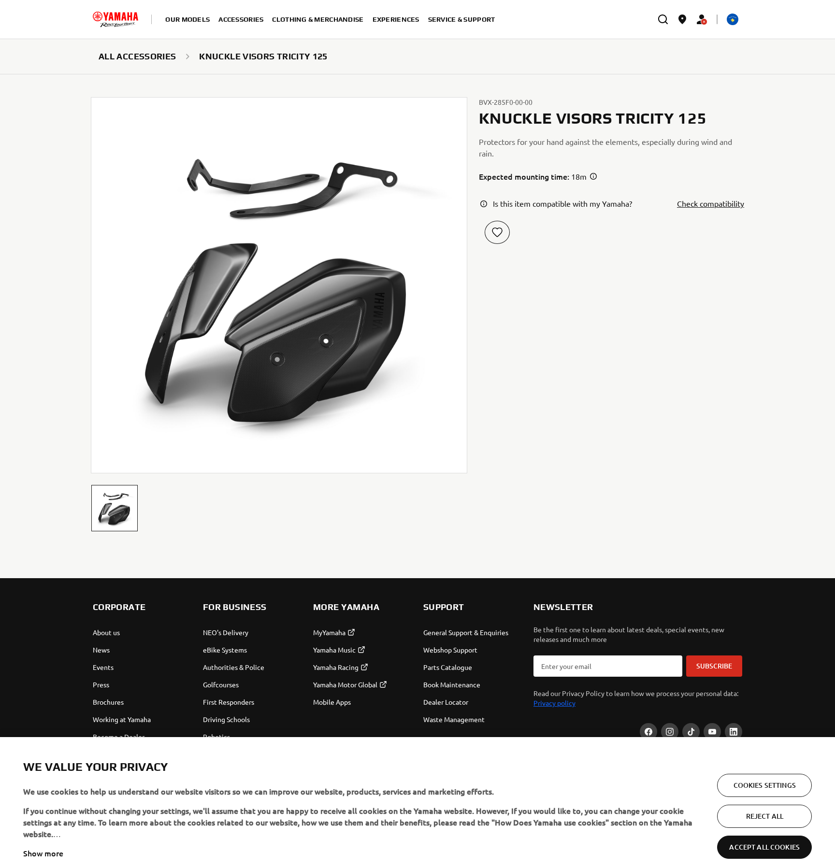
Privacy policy (554, 702)
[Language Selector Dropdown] (732, 19)
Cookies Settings (765, 770)
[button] (114, 508)
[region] (417, 794)
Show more (43, 838)
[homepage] (115, 19)
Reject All (764, 801)
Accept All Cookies (764, 832)
